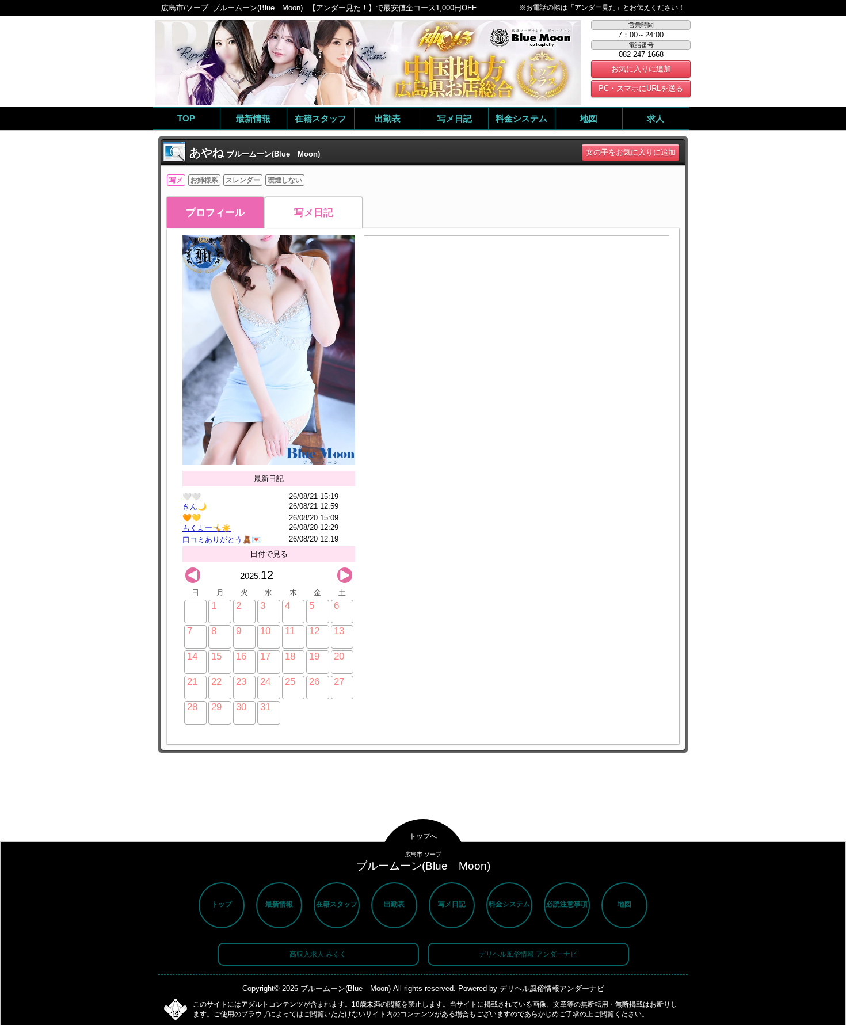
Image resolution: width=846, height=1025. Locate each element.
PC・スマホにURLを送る (641, 88)
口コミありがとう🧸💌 (221, 539)
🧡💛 (191, 517)
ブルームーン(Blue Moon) (346, 988)
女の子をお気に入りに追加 (631, 152)
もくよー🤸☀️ (206, 528)
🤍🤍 (191, 496)
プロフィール (215, 212)
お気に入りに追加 (641, 68)
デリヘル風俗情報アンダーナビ (552, 988)
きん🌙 (194, 506)
